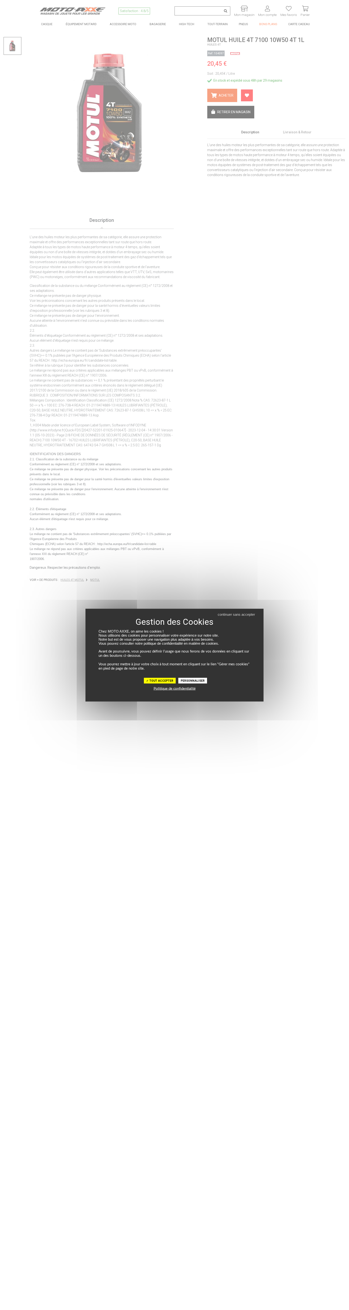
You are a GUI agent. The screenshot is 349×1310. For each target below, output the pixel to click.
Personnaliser (193, 680)
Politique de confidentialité (175, 688)
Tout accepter (161, 680)
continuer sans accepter (236, 614)
